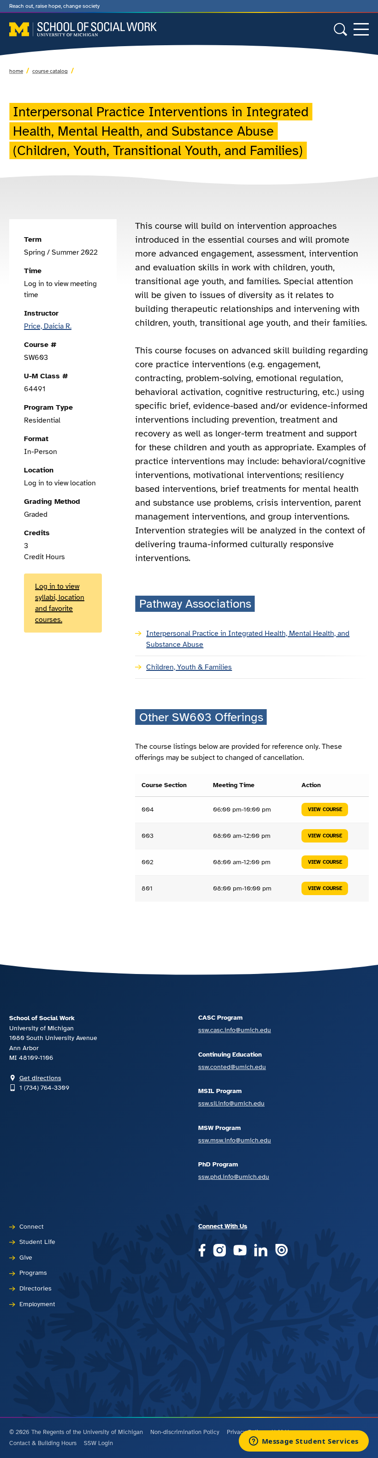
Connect (31, 1226)
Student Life (37, 1241)
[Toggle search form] (340, 29)
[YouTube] (240, 1251)
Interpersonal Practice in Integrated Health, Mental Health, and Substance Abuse (247, 639)
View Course (325, 810)
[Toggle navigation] (361, 29)
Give (25, 1257)
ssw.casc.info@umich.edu (234, 1030)
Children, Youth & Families (189, 667)
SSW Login (98, 1443)
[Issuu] (281, 1251)
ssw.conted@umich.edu (232, 1067)
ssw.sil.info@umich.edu (231, 1103)
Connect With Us (222, 1226)
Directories (35, 1288)
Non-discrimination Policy (184, 1432)
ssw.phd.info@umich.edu (233, 1176)
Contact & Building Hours (43, 1443)
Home (16, 71)
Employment (37, 1304)
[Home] (83, 29)
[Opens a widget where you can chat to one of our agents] (303, 1441)
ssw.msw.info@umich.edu (234, 1140)
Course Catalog (50, 71)
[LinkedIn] (260, 1251)
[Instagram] (219, 1251)
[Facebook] (202, 1251)
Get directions (40, 1078)
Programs (33, 1272)
